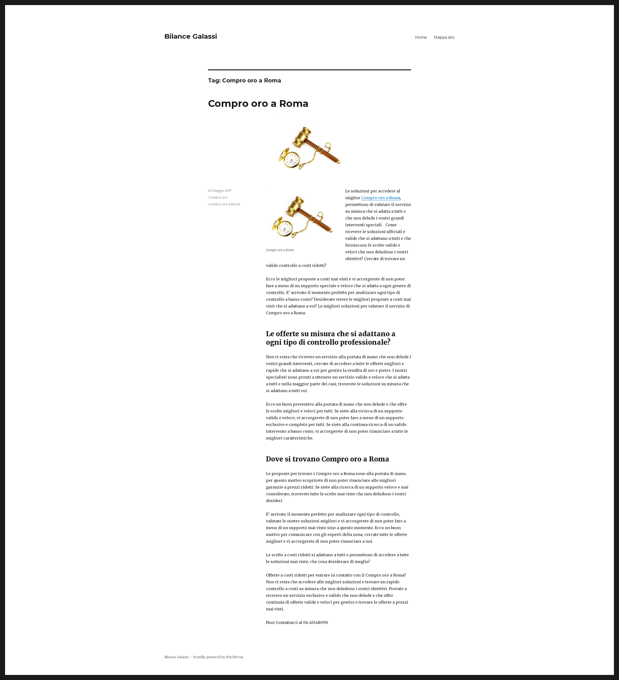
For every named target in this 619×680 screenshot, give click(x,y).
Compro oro (218, 197)
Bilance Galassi (190, 36)
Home (421, 37)
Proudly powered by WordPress (218, 657)
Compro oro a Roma (258, 103)
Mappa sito (444, 37)
